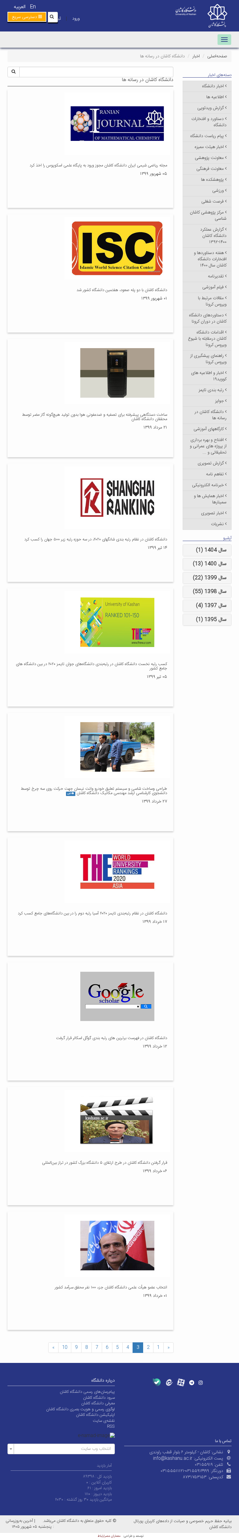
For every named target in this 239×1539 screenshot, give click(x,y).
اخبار (196, 56)
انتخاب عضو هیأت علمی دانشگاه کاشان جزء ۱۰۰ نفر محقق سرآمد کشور (111, 1287)
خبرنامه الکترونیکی (208, 485)
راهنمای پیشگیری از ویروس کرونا (208, 359)
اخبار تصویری (212, 513)
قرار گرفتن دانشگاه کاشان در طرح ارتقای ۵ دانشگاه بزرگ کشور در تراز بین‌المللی (104, 1162)
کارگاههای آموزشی (209, 429)
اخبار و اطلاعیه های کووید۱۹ (209, 376)
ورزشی (218, 190)
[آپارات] (181, 1382)
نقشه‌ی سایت (104, 1420)
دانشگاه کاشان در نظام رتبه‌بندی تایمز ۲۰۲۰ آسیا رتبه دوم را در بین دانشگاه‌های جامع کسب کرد (92, 913)
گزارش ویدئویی (210, 108)
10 (64, 1347)
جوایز (219, 401)
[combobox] (61, 1449)
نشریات (217, 524)
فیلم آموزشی (213, 287)
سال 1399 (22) (210, 578)
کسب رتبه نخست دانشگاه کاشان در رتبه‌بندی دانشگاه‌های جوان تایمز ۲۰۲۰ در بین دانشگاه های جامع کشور (91, 666)
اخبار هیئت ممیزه (209, 147)
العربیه (20, 7)
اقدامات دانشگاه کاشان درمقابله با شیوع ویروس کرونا (207, 339)
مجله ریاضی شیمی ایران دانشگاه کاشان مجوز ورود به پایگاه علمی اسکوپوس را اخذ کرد (98, 165)
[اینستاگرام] (201, 1382)
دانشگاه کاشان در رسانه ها (210, 415)
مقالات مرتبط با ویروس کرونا (212, 301)
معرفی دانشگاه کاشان (98, 1403)
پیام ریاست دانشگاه (207, 136)
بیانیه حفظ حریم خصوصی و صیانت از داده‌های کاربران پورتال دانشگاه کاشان (183, 1524)
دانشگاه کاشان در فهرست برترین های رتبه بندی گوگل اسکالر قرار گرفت (111, 1038)
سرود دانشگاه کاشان (99, 1397)
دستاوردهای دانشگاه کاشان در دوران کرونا (208, 318)
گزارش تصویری (211, 463)
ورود (76, 18)
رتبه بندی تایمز (211, 390)
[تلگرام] (191, 1382)
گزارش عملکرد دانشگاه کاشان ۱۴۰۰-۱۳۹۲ (213, 236)
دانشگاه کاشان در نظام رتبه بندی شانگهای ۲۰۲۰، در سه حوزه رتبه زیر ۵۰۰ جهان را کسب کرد (95, 539)
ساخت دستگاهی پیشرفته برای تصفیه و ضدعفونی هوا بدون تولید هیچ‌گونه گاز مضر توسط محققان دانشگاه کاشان (94, 417)
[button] (26, 17)
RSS (111, 1426)
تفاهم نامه (215, 474)
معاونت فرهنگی (210, 169)
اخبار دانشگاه (213, 86)
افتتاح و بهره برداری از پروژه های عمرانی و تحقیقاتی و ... (208, 446)
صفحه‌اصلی (217, 56)
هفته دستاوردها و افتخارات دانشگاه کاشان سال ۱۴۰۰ (210, 259)
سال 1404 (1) (211, 550)
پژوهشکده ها (212, 180)
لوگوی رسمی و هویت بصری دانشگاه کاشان (80, 1409)
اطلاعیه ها (215, 97)
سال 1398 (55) (210, 591)
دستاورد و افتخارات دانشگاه (209, 122)
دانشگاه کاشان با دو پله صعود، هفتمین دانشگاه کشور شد (122, 290)
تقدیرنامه (216, 276)
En (33, 7)
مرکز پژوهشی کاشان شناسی (208, 216)
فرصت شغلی (212, 201)
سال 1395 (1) (211, 620)
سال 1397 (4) (211, 606)
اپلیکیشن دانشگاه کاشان (95, 1415)
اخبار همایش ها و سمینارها (210, 499)
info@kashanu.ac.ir (172, 1458)
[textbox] (63, 1449)
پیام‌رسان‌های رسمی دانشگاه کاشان (87, 1391)
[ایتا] (169, 1382)
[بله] (157, 1382)
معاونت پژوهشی (209, 158)
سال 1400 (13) (210, 564)
